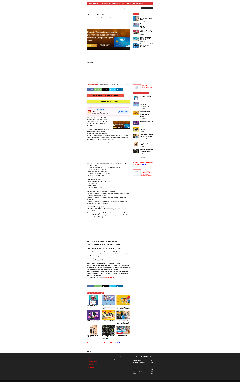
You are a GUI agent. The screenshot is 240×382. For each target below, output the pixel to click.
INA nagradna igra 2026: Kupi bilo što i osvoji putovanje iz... (146, 38)
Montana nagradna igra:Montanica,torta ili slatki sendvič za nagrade (123, 307)
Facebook (114, 356)
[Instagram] (119, 357)
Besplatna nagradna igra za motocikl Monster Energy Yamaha (108, 337)
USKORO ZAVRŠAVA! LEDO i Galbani (92, 306)
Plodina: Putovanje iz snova (121, 336)
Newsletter (90, 360)
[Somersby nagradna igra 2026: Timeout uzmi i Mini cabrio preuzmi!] (136, 32)
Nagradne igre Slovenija (115, 380)
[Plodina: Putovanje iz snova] (123, 330)
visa (90, 351)
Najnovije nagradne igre (95, 293)
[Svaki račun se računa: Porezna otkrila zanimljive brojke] (108, 300)
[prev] (126, 84)
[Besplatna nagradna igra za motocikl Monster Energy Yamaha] (108, 330)
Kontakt (89, 358)
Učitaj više (143, 157)
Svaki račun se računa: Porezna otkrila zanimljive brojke (108, 307)
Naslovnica (88, 17)
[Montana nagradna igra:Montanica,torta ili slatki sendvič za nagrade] (123, 300)
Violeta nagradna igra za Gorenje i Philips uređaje (93, 321)
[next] (128, 84)
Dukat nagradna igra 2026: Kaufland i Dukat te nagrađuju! (146, 45)
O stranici (90, 357)
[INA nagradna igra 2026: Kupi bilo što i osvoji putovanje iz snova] (136, 39)
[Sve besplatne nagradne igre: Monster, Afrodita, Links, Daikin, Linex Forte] (123, 315)
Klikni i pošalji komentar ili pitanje (105, 95)
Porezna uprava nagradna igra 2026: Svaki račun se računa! (146, 25)
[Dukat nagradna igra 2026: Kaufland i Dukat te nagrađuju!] (136, 45)
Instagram (122, 356)
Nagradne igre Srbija (105, 380)
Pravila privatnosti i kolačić (94, 361)
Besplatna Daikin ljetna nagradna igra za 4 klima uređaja (146, 18)
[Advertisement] (120, 74)
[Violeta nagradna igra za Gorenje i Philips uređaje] (93, 315)
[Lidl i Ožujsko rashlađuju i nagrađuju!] (108, 315)
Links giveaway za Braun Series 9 (93, 336)
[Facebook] (111, 357)
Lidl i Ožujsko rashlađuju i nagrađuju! (108, 321)
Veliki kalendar (91, 369)
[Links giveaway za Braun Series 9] (93, 330)
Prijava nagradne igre (92, 363)
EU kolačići (90, 364)
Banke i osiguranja (104, 17)
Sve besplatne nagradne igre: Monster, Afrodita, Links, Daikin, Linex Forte (122, 322)
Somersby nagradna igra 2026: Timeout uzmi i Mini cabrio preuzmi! (146, 32)
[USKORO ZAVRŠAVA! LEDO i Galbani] (93, 300)
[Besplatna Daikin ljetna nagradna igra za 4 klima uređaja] (136, 18)
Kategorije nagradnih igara (96, 17)
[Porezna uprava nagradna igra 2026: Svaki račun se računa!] (136, 25)
